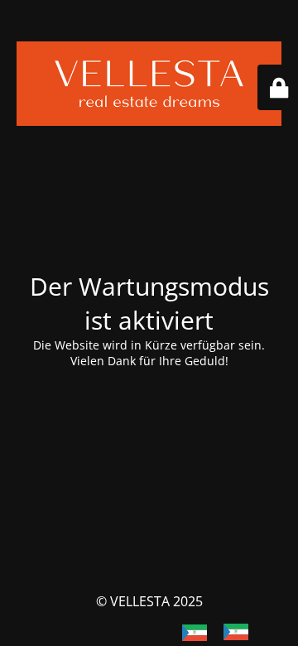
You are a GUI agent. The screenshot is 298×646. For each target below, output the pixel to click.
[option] (240, 632)
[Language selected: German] (223, 631)
